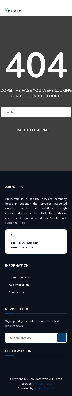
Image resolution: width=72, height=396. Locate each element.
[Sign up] (61, 337)
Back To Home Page (33, 130)
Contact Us (16, 292)
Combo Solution (44, 388)
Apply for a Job (19, 285)
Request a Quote (20, 277)
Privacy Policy (43, 383)
